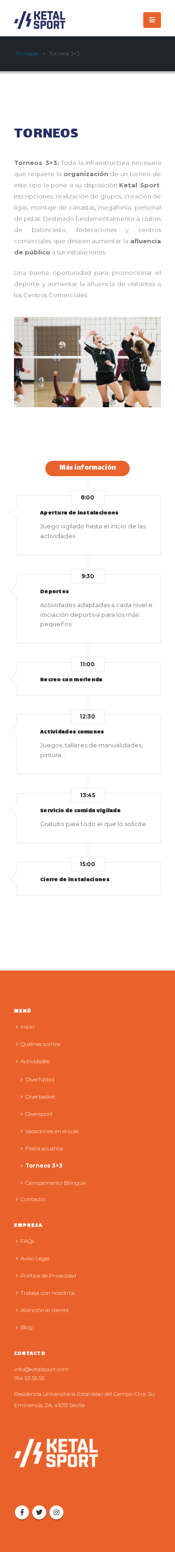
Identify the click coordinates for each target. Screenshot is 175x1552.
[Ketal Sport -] (39, 19)
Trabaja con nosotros (48, 1293)
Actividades (35, 1061)
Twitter (39, 1512)
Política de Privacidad (48, 1275)
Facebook (22, 1512)
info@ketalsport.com (41, 1369)
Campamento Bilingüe (55, 1183)
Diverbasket (40, 1097)
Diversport (39, 1114)
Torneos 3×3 (44, 1165)
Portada (27, 53)
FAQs (27, 1241)
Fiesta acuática (44, 1148)
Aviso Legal (35, 1258)
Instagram (56, 1512)
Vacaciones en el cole (51, 1131)
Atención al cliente (45, 1310)
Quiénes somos (40, 1044)
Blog (27, 1327)
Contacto (33, 1199)
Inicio (28, 1027)
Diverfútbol (40, 1079)
